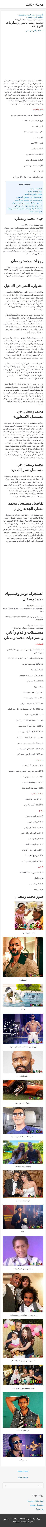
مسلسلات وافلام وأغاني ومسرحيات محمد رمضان (24, 208)
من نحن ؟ (39, 1509)
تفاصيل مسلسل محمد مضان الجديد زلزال (27, 203)
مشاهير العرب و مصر (34, 31)
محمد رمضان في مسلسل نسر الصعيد (28, 200)
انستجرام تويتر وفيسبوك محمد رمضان (28, 206)
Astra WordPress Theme (23, 1522)
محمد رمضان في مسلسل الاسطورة (29, 197)
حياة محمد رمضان (35, 188)
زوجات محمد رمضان (35, 191)
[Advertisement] (23, 56)
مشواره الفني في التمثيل (33, 194)
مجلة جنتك (34, 4)
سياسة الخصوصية (36, 1505)
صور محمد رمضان (35, 211)
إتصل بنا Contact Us (35, 1501)
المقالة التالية (23, 1477)
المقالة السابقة (23, 1471)
